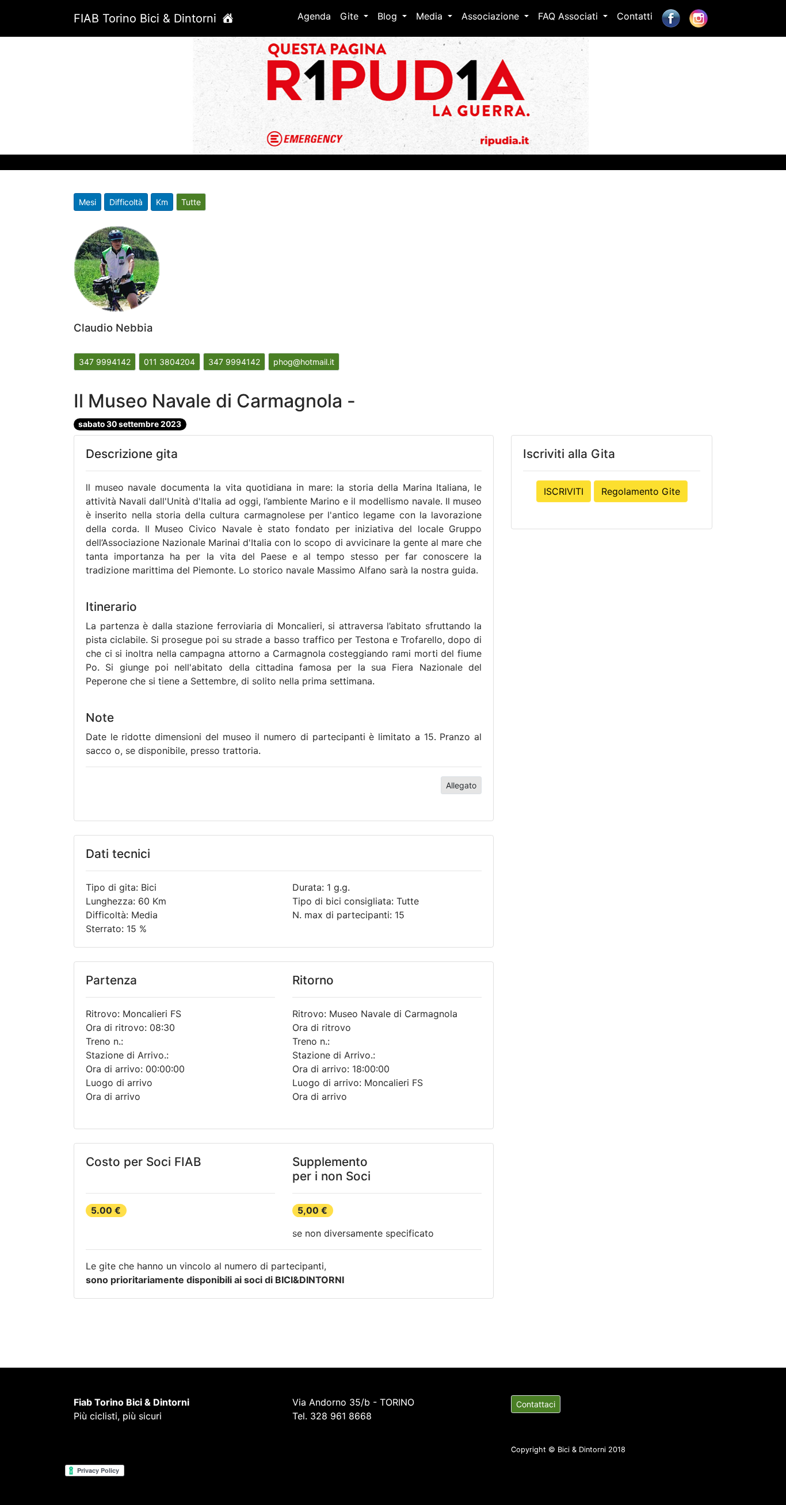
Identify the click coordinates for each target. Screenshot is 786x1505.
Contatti (635, 16)
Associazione (491, 16)
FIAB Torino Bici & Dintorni (147, 18)
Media (430, 16)
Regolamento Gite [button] (640, 491)
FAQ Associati (569, 16)
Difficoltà (126, 202)
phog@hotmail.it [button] (303, 362)
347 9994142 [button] (105, 362)
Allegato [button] (461, 785)
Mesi (87, 202)
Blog (388, 16)
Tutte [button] (191, 202)
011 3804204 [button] (169, 362)
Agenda (314, 16)
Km (162, 202)
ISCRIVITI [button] (563, 491)
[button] (59, 93)
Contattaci (535, 1404)
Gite (350, 16)
